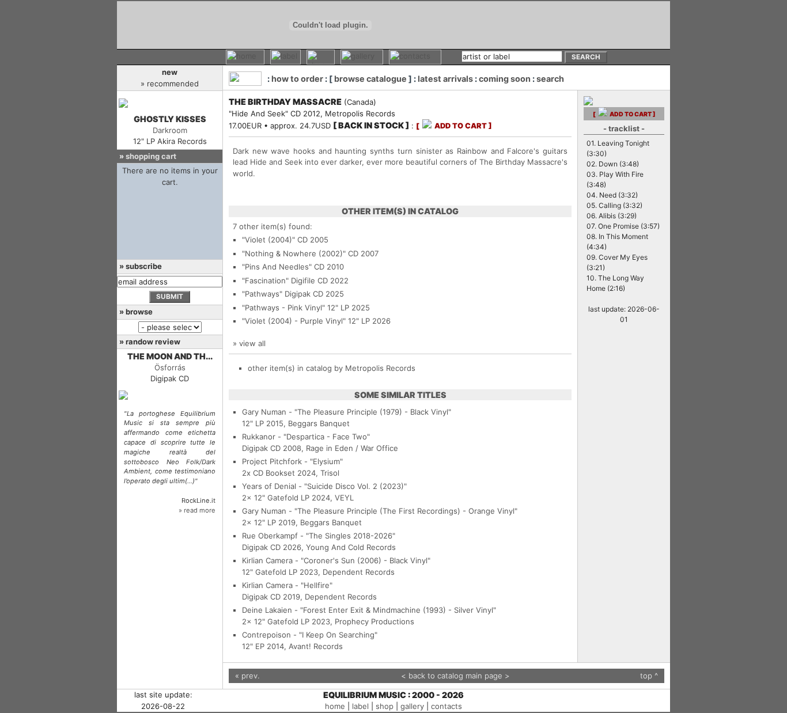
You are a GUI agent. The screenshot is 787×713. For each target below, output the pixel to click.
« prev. (247, 675)
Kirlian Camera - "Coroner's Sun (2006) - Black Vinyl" (336, 560)
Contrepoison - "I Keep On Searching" (309, 634)
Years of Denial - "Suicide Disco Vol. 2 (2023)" (324, 486)
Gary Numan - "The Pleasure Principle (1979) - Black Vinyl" (346, 411)
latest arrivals (445, 79)
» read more (197, 510)
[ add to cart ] (454, 126)
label (360, 706)
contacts (446, 706)
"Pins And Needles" (277, 266)
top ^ (649, 675)
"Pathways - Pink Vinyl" (283, 307)
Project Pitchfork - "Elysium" (292, 461)
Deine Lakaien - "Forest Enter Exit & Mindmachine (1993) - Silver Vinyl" (369, 610)
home (335, 706)
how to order (297, 79)
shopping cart (151, 156)
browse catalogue (370, 79)
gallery (412, 706)
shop (385, 706)
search (550, 79)
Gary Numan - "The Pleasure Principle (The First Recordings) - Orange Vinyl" (379, 510)
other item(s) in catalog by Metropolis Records (331, 368)
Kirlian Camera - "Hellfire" (287, 585)
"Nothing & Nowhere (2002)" (294, 253)
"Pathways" (262, 293)
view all (252, 343)
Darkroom (170, 130)
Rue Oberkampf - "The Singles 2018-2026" (318, 535)
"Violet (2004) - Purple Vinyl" (294, 320)
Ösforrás (170, 367)
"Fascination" (265, 280)
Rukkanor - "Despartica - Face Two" (306, 436)
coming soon (505, 79)
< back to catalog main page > (455, 675)
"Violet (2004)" (268, 239)
